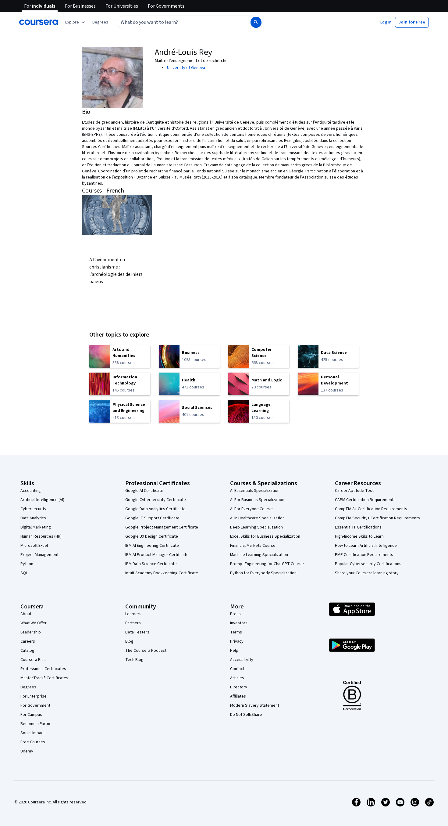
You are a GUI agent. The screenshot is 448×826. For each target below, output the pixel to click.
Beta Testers (137, 632)
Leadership (30, 632)
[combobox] (177, 22)
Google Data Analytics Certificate (155, 509)
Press (235, 614)
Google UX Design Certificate (151, 536)
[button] (100, 22)
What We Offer (33, 623)
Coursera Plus (33, 660)
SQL (24, 573)
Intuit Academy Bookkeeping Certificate (161, 573)
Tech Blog (134, 660)
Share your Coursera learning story (367, 573)
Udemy (26, 751)
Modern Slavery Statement (254, 705)
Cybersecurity (33, 509)
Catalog (27, 650)
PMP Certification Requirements (364, 555)
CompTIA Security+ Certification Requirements (377, 518)
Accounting (30, 491)
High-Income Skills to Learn (359, 536)
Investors (238, 623)
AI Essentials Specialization (254, 491)
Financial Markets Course (253, 546)
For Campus (31, 715)
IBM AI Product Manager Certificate (157, 555)
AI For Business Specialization (257, 500)
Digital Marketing (35, 527)
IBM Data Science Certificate (151, 564)
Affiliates (238, 696)
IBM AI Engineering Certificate (152, 546)
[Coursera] (38, 22)
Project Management (39, 555)
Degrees (28, 687)
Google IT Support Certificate (152, 518)
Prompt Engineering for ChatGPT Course (267, 564)
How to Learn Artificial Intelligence (366, 546)
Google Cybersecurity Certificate (155, 500)
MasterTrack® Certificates (44, 678)
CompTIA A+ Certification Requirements (371, 509)
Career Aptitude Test (354, 491)
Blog (129, 641)
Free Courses (32, 742)
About (25, 614)
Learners (133, 614)
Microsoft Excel (34, 546)
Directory (238, 687)
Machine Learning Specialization (259, 555)
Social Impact (32, 733)
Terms (236, 632)
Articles (237, 678)
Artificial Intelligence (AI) (42, 500)
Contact (237, 669)
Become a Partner (36, 724)
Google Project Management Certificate (161, 527)
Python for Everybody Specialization (263, 573)
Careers (27, 641)
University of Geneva (186, 68)
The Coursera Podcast (145, 650)
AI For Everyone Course (251, 509)
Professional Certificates (43, 669)
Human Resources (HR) (41, 536)
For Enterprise (33, 696)
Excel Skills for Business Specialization (265, 536)
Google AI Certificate (144, 491)
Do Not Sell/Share (246, 715)
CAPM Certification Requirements (365, 500)
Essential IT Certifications (358, 527)
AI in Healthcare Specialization (257, 518)
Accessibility (241, 660)
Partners (133, 623)
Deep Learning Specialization (256, 527)
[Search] (256, 22)
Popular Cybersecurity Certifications (368, 564)
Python (26, 564)
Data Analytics (33, 518)
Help (234, 650)
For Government (35, 705)
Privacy (237, 641)
